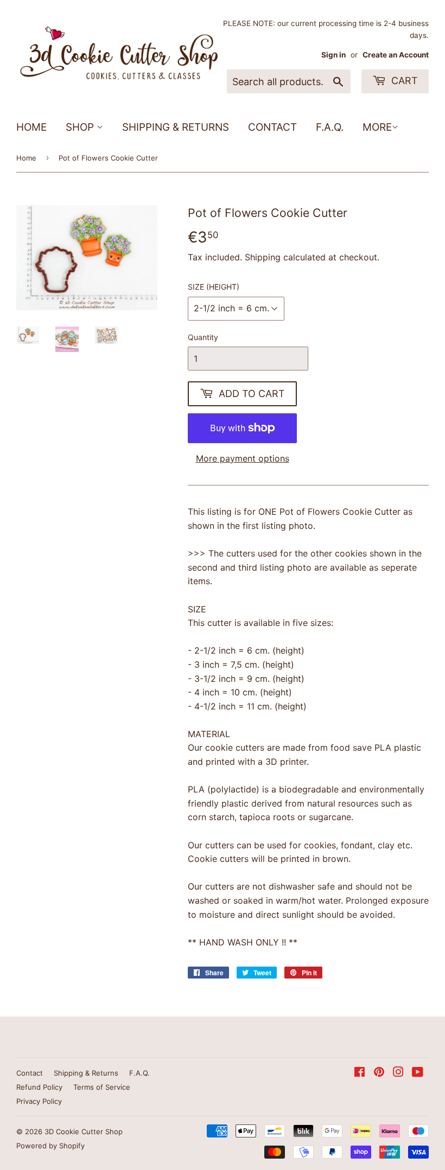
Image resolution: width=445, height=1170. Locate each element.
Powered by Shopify (50, 1145)
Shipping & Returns (175, 127)
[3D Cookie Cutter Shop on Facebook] (359, 1072)
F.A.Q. (330, 127)
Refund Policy (39, 1087)
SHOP (81, 127)
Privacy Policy (39, 1101)
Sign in (333, 54)
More (377, 127)
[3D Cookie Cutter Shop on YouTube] (417, 1072)
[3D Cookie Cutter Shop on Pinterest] (379, 1072)
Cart (403, 80)
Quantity (203, 337)
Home (31, 127)
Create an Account (396, 54)
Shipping (263, 257)
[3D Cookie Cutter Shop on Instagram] (398, 1072)
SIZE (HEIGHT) (213, 286)
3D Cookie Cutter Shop (83, 1131)
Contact (272, 127)
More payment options (242, 458)
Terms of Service (101, 1087)
